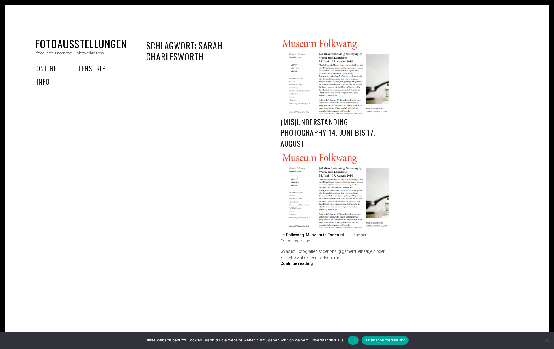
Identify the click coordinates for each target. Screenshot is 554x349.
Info (43, 81)
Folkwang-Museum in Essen (312, 235)
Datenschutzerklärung (385, 340)
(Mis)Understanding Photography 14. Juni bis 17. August (327, 132)
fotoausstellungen (81, 43)
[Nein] (547, 340)
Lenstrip (92, 68)
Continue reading (296, 263)
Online (46, 68)
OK (353, 340)
